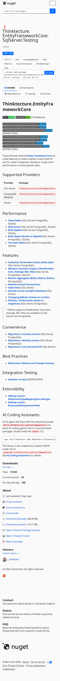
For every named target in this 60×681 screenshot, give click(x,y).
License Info (12, 513)
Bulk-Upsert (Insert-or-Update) (25, 236)
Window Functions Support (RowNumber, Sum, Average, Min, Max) (31, 270)
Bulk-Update (15, 230)
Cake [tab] (6, 68)
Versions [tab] (46, 93)
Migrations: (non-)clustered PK (25, 346)
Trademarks (9, 669)
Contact (8, 600)
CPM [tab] (45, 59)
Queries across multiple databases (27, 290)
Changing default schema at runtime (29, 297)
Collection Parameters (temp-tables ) (31, 262)
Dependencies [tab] (14, 93)
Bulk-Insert (14, 226)
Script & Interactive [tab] (24, 63)
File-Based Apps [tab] (42, 63)
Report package (14, 541)
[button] (49, 73)
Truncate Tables (17, 242)
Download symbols (16, 524)
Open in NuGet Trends (17, 535)
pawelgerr (14, 559)
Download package (16, 518)
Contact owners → (11, 553)
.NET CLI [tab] (7, 59)
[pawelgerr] (5, 559)
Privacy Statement (35, 665)
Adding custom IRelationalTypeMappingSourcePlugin (29, 397)
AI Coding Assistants (18, 455)
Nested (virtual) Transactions (24, 284)
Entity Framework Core (39, 155)
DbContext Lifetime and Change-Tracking (31, 363)
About (26, 661)
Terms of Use (38, 661)
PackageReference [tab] (31, 59)
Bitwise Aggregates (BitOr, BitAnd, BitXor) (31, 278)
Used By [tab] (31, 93)
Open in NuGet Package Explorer (23, 530)
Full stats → (8, 467)
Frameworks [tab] (28, 87)
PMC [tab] (17, 59)
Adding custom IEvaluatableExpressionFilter (24, 404)
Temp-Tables (15, 220)
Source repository (15, 507)
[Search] (53, 10)
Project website (14, 501)
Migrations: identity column (23, 340)
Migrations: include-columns (24, 334)
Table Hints (14, 287)
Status (7, 610)
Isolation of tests (17, 379)
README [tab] (11, 87)
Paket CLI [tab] (8, 63)
